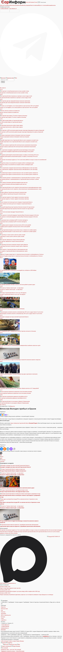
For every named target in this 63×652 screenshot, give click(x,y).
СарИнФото (3, 620)
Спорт (2, 618)
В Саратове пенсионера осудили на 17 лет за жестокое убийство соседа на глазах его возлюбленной (23, 530)
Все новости (3, 87)
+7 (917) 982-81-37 (12, 8)
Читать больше (14, 533)
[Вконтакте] (3, 77)
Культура (3, 616)
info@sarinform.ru (12, 583)
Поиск (2, 81)
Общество (12, 406)
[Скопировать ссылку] (7, 415)
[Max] (15, 77)
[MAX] (6, 415)
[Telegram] (31, 44)
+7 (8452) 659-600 (4, 8)
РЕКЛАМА (3, 629)
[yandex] (6, 646)
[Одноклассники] (10, 77)
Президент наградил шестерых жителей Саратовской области (22, 531)
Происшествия (4, 608)
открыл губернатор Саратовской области (23, 423)
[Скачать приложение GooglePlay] (14, 10)
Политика (3, 611)
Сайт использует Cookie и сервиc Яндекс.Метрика (12, 641)
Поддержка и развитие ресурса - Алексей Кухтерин (12, 651)
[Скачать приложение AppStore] (5, 10)
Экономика (3, 613)
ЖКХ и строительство (6, 615)
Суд (2, 610)
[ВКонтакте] (0, 415)
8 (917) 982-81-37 (56, 536)
